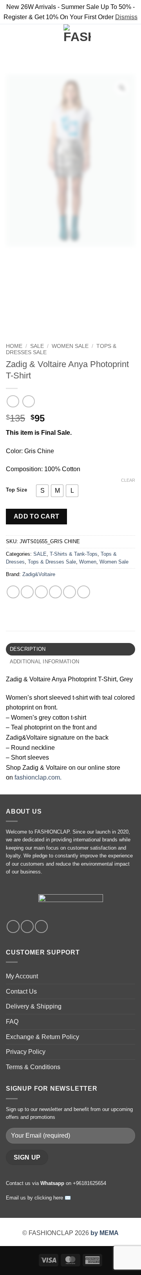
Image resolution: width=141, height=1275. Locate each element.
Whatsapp (52, 1183)
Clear (128, 480)
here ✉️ (62, 1198)
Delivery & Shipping (33, 1006)
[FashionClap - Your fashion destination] (77, 38)
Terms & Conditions (33, 1067)
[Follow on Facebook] (13, 926)
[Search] (24, 38)
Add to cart (37, 516)
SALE (37, 346)
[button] (10, 38)
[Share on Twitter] (41, 591)
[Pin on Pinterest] (69, 591)
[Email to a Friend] (55, 591)
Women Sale (70, 346)
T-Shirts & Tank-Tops (74, 554)
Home (14, 346)
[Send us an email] (41, 926)
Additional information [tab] (45, 662)
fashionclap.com (37, 777)
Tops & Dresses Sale (52, 562)
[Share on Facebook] (27, 591)
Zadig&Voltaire (38, 574)
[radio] (42, 491)
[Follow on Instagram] (27, 926)
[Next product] (13, 401)
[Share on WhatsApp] (13, 591)
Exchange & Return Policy (42, 1037)
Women (87, 562)
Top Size (16, 490)
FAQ (12, 1021)
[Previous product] (28, 401)
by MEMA (104, 1233)
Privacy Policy (25, 1051)
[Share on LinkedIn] (83, 591)
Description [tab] (28, 649)
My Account (22, 976)
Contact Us (21, 991)
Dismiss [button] (126, 17)
